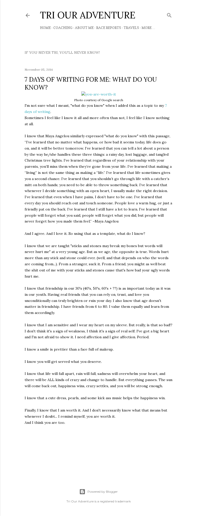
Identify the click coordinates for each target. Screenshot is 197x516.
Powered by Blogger (102, 491)
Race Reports (108, 27)
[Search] (169, 14)
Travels (131, 27)
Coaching (62, 27)
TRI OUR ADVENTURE (87, 15)
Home (45, 27)
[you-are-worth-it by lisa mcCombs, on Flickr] (98, 94)
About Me (84, 27)
